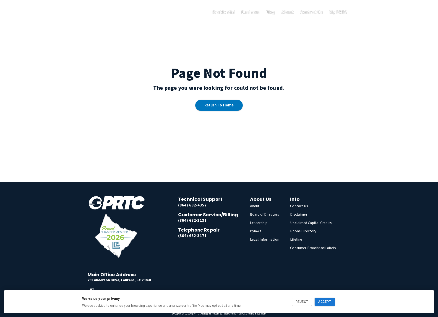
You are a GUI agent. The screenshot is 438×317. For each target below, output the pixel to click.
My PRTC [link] (338, 12)
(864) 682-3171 (192, 236)
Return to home (219, 105)
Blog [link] (270, 12)
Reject (302, 302)
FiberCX (241, 314)
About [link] (288, 12)
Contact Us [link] (311, 12)
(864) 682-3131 (192, 220)
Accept (324, 302)
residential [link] (224, 12)
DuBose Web (258, 314)
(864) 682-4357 (192, 205)
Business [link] (250, 12)
